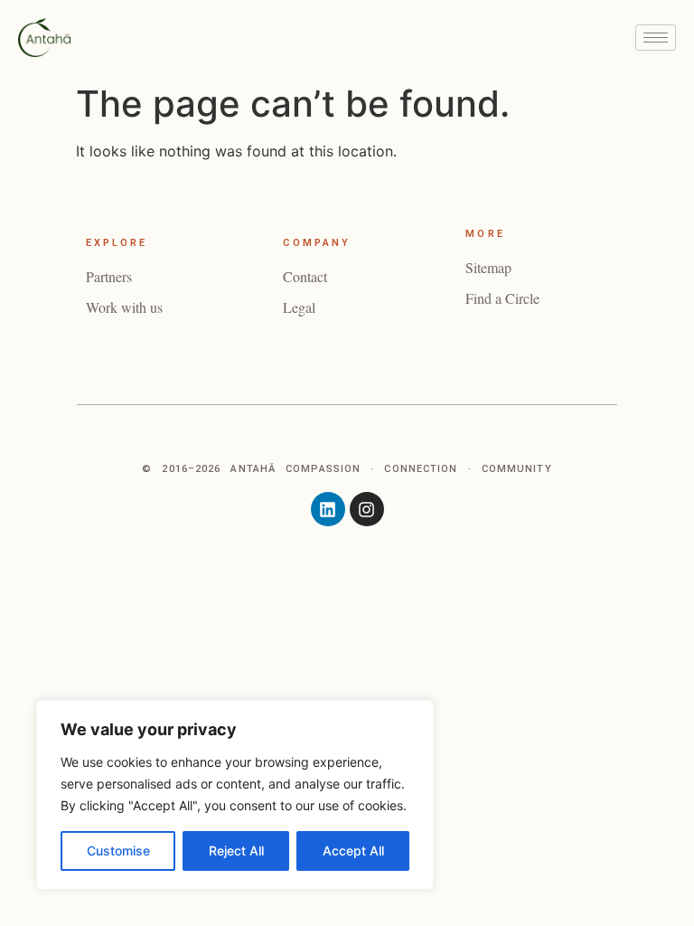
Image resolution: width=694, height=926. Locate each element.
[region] (235, 795)
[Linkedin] (328, 509)
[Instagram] (367, 509)
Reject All (236, 850)
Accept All (353, 850)
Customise (118, 850)
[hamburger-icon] (655, 37)
